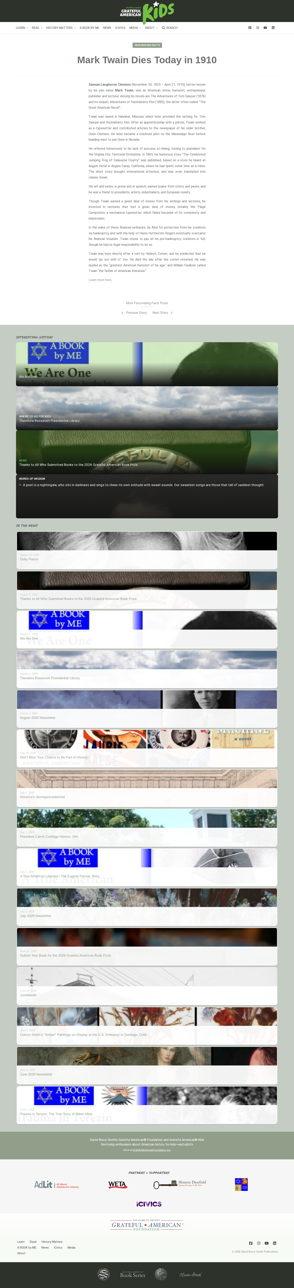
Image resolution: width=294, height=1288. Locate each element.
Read (35, 28)
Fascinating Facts (147, 45)
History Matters (59, 28)
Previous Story (136, 313)
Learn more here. (100, 280)
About (150, 28)
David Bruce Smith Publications (259, 1251)
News (107, 28)
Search (171, 28)
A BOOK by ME (89, 28)
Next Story (160, 313)
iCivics (120, 28)
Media (133, 28)
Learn (20, 28)
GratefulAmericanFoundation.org (152, 1150)
